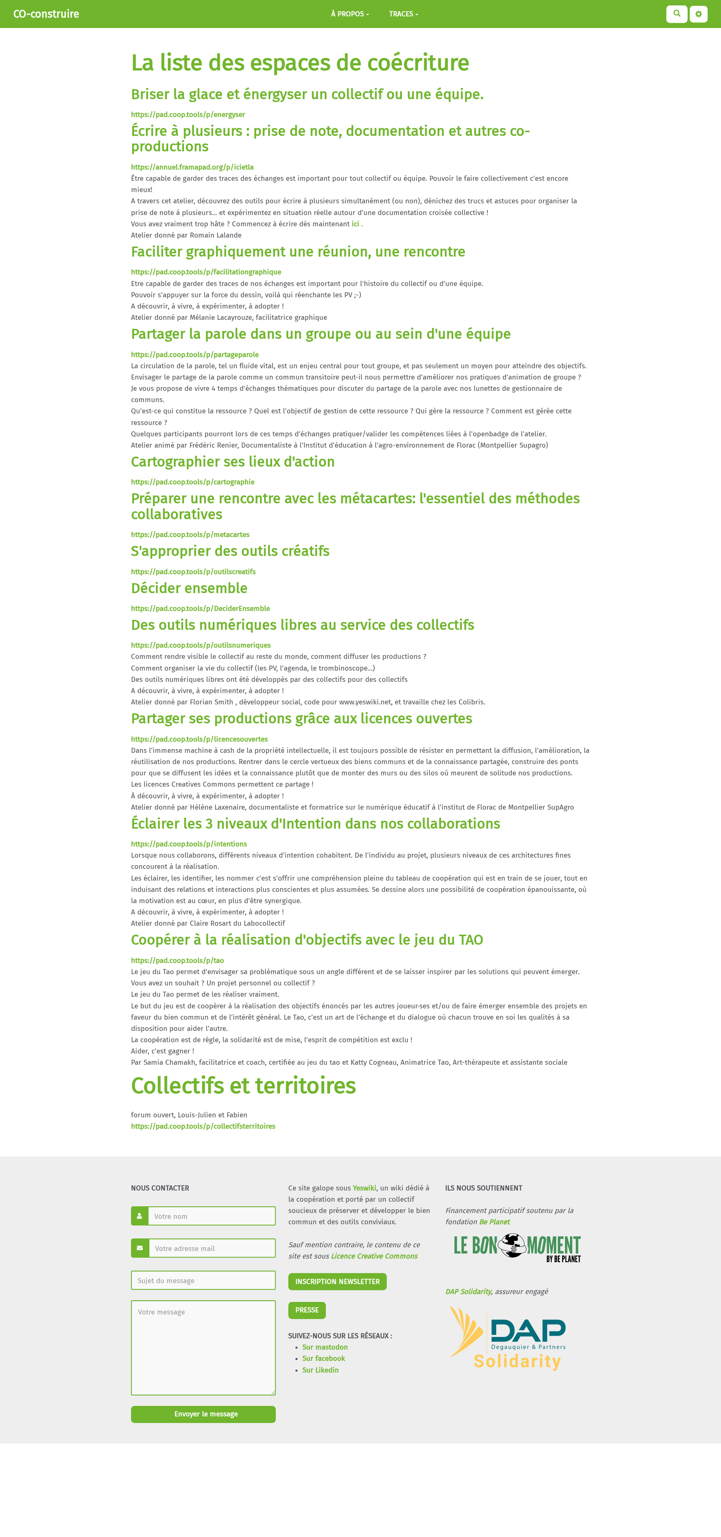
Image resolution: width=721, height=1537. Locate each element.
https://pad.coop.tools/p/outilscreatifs (193, 571)
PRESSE (307, 1310)
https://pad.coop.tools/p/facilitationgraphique (206, 272)
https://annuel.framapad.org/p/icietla (192, 167)
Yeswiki (364, 1188)
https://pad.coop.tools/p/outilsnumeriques (201, 645)
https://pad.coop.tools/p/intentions (189, 844)
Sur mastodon (325, 1347)
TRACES (401, 14)
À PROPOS (347, 14)
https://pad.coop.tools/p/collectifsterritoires (203, 1126)
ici (355, 224)
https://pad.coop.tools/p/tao (177, 960)
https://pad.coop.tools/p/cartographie (193, 482)
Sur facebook (324, 1358)
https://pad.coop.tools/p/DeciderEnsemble (200, 608)
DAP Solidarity (468, 1291)
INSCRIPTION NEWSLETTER (337, 1281)
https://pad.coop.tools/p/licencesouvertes (199, 739)
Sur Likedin (321, 1370)
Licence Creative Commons (374, 1256)
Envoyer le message (205, 1414)
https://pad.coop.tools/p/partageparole (195, 354)
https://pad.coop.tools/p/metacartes (190, 534)
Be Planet (494, 1222)
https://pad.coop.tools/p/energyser (188, 114)
